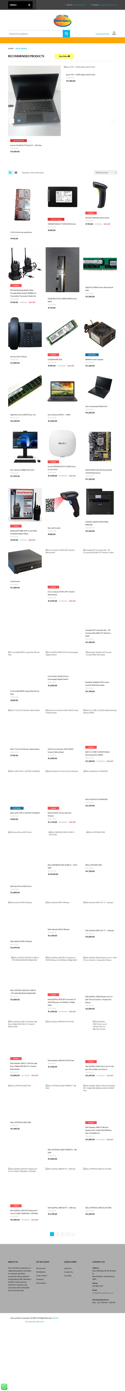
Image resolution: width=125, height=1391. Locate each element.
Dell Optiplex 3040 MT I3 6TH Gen (61, 1060)
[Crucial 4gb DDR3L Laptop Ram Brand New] (25, 668)
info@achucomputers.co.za (108, 5)
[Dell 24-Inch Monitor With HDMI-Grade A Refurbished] (62, 726)
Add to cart (111, 66)
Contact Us (68, 1272)
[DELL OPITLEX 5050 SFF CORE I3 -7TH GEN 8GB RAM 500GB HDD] (25, 970)
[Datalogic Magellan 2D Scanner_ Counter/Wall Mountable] (100, 663)
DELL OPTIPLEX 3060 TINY (20, 1122)
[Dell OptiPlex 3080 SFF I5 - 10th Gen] (62, 1184)
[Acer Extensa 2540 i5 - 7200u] (62, 391)
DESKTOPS (32, 41)
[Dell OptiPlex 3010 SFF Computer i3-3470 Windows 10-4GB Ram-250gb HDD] (62, 973)
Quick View (55, 85)
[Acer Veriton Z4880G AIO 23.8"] (25, 446)
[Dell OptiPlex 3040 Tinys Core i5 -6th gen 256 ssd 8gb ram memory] (100, 1038)
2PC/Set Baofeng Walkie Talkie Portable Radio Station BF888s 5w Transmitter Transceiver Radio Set (23, 293)
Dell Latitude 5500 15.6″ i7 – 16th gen (99, 930)
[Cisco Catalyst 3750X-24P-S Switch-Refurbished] (62, 565)
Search (66, 33)
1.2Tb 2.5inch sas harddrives (21, 232)
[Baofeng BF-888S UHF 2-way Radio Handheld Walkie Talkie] (25, 505)
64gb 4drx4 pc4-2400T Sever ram (23, 415)
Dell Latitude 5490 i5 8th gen (21, 941)
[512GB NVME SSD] (62, 333)
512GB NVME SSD (55, 359)
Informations (41, 1283)
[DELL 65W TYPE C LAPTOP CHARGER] (25, 787)
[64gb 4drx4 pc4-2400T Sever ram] (25, 391)
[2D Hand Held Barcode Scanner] (100, 194)
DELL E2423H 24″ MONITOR (96, 799)
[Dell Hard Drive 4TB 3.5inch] (25, 855)
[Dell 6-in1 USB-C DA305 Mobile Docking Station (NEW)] (100, 726)
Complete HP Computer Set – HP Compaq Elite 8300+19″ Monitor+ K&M (98, 633)
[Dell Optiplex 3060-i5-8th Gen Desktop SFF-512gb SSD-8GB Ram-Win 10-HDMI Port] (100, 1101)
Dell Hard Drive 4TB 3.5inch (20, 886)
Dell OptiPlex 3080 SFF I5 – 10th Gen (62, 1208)
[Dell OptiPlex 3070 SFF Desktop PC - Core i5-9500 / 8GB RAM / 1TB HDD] (25, 1184)
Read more (55, 79)
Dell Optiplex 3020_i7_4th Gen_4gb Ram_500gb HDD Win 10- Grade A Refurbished (23, 1066)
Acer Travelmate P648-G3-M (96, 406)
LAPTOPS (23, 41)
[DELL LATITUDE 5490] (100, 845)
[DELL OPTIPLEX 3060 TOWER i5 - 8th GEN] (62, 1113)
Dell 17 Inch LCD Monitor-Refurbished (24, 749)
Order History (41, 1276)
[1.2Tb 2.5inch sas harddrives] (25, 203)
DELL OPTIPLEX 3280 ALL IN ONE (98, 1208)
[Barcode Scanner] (62, 505)
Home (14, 41)
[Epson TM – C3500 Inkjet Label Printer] (90, 67)
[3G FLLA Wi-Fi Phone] (25, 333)
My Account (41, 1268)
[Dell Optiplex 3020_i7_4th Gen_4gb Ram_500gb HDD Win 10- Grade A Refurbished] (25, 1037)
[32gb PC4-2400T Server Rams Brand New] (100, 264)
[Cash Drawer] (25, 562)
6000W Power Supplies (94, 359)
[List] (16, 172)
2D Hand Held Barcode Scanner (97, 218)
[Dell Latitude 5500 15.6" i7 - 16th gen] (100, 912)
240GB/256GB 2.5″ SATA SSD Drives (62, 224)
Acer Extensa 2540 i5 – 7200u (59, 415)
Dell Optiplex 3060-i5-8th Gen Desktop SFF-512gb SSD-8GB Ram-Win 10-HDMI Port (98, 1130)
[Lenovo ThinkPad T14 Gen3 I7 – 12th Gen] (34, 101)
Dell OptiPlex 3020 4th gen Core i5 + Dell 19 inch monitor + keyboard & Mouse (99, 999)
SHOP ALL (58, 41)
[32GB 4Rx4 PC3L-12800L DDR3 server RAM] (62, 269)
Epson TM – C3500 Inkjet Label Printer (80, 75)
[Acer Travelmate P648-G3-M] (100, 387)
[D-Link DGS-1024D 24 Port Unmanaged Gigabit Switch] (62, 660)
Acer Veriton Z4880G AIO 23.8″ (22, 470)
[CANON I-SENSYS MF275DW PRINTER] (100, 501)
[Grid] (10, 172)
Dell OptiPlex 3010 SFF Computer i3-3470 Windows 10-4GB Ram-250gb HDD (62, 1002)
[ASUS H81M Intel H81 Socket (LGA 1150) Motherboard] (100, 446)
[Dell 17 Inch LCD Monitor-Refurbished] (25, 726)
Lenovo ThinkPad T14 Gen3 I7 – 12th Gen (26, 145)
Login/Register (102, 34)
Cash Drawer (15, 581)
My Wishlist (40, 1272)
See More (63, 56)
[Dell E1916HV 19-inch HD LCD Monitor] (62, 787)
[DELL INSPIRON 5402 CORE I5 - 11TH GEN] (62, 845)
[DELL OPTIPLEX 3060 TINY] (25, 1100)
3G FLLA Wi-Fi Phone (18, 357)
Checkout (40, 1279)
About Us (67, 1268)
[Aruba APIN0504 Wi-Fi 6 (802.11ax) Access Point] (62, 443)
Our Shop (68, 1276)
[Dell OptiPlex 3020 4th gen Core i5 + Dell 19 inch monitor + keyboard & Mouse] (100, 973)
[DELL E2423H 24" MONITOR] (100, 781)
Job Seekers (67, 41)
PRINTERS (49, 41)
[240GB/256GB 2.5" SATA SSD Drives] (62, 198)
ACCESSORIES (41, 41)
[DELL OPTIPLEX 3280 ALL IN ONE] (100, 1184)
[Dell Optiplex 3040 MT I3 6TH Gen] (62, 1037)
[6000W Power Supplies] (100, 333)
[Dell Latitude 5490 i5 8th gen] (25, 918)
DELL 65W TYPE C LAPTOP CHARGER (25, 813)
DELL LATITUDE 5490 (93, 865)
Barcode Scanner (54, 528)
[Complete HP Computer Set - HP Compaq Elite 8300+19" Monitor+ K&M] (100, 586)
